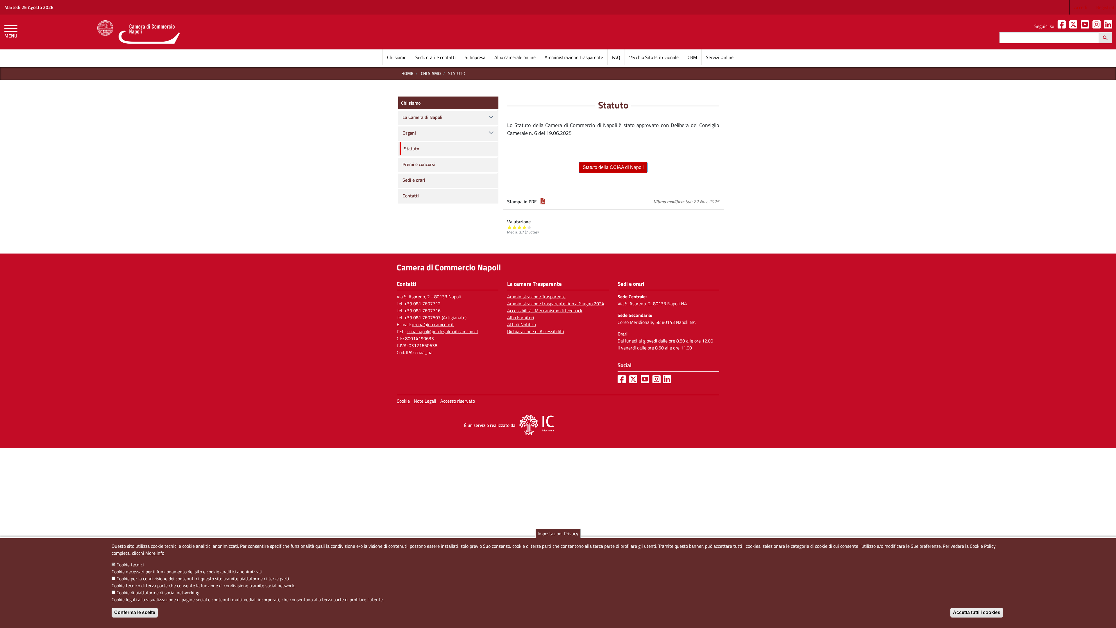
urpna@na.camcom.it (433, 324)
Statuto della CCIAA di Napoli (613, 167)
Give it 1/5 (509, 227)
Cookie (403, 400)
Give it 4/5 (524, 227)
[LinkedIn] (1109, 26)
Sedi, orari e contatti (435, 57)
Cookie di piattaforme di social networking (158, 592)
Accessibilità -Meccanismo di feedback (544, 310)
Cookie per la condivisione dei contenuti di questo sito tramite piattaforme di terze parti (203, 578)
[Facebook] (1063, 26)
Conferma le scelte (134, 612)
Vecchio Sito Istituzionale (654, 57)
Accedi (1080, 7)
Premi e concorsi (419, 164)
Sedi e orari (414, 179)
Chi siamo (396, 57)
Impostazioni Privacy (558, 533)
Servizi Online (720, 57)
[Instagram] (1097, 26)
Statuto (411, 148)
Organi (409, 132)
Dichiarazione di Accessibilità (535, 331)
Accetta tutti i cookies (976, 612)
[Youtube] (1086, 26)
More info (154, 553)
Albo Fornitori (520, 317)
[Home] (138, 32)
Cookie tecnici (130, 564)
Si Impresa (475, 57)
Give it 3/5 (519, 227)
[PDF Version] (543, 201)
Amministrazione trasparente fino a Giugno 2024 (555, 303)
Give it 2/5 (514, 227)
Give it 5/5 (529, 227)
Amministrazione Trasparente (574, 57)
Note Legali (425, 400)
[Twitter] (1074, 26)
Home (407, 73)
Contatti (411, 195)
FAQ (616, 57)
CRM (692, 57)
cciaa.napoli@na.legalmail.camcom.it (442, 331)
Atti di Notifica (521, 324)
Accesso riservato (457, 400)
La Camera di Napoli (422, 117)
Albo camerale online (515, 57)
